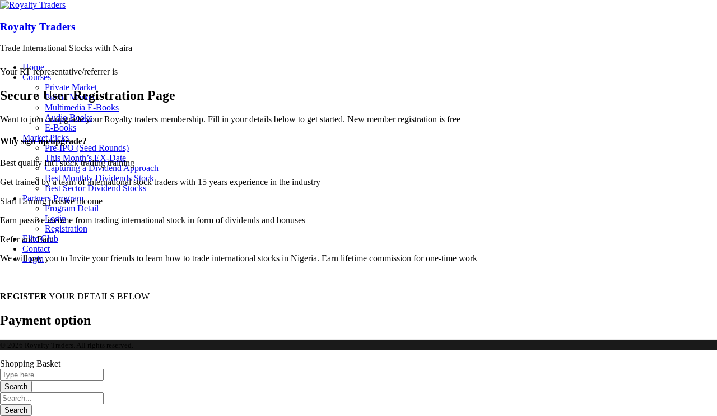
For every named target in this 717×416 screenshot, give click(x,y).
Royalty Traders (37, 27)
